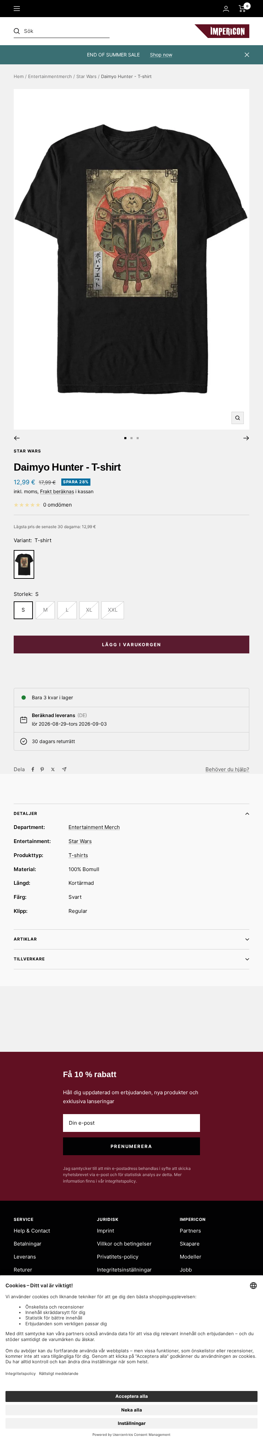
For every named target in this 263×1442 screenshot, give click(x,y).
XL (89, 610)
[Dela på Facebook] (33, 769)
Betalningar (27, 1243)
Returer (23, 1269)
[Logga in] (226, 9)
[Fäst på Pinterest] (42, 769)
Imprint (105, 1230)
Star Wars (86, 76)
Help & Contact (32, 1230)
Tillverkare (29, 958)
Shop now (161, 55)
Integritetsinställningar (124, 1269)
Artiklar (25, 939)
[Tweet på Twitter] (53, 769)
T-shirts (78, 855)
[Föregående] (17, 438)
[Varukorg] (242, 8)
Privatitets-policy (117, 1256)
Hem (19, 76)
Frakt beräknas (57, 491)
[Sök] (62, 31)
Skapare (190, 1243)
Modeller (190, 1256)
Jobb (186, 1269)
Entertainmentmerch (50, 76)
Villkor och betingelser (124, 1243)
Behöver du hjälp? (227, 769)
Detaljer (25, 813)
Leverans (25, 1256)
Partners (190, 1230)
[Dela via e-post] (64, 769)
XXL (112, 610)
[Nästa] (246, 438)
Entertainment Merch (94, 827)
